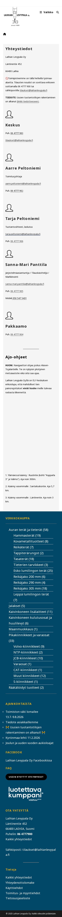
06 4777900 (24, 834)
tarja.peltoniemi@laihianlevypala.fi (22, 233)
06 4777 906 (16, 241)
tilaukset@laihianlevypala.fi (33, 90)
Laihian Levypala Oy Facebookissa (29, 760)
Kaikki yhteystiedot (19, 839)
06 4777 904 (16, 334)
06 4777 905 (16, 291)
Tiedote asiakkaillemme (22, 722)
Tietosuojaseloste (18, 898)
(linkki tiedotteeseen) (28, 101)
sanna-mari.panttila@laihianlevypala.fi (24, 283)
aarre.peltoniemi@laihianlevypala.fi (23, 183)
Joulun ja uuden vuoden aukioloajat (30, 743)
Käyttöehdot (14, 888)
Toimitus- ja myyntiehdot (23, 893)
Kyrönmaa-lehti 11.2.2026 (23, 738)
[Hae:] (56, 12)
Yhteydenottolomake (20, 882)
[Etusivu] (4, 34)
